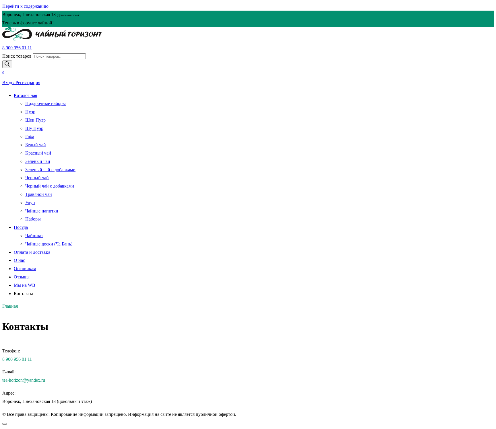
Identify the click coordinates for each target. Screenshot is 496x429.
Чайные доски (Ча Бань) (48, 243)
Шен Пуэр (35, 120)
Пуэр (30, 111)
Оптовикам (25, 268)
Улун (30, 202)
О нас (19, 260)
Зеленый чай (37, 161)
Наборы (33, 219)
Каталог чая (25, 95)
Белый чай (35, 144)
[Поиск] (7, 64)
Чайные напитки (41, 210)
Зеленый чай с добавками (50, 169)
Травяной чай (38, 194)
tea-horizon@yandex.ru (23, 380)
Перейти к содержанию (25, 6)
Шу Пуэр (34, 128)
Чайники (34, 235)
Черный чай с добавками (49, 186)
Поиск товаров (17, 56)
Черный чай (37, 177)
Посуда (21, 227)
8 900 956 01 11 (17, 47)
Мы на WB (24, 285)
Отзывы (22, 276)
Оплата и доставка (32, 252)
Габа (29, 136)
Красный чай (38, 153)
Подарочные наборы (45, 103)
